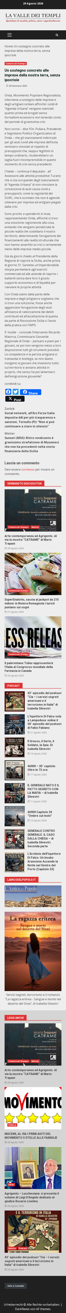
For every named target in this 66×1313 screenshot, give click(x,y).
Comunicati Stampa (16, 63)
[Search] (57, 35)
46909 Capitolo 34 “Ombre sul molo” (15, 816)
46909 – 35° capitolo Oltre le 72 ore (15, 770)
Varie (11, 1184)
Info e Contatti (16, 1285)
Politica (12, 1125)
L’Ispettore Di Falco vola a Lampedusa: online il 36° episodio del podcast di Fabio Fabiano (15, 724)
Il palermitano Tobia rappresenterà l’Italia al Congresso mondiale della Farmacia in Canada (33, 637)
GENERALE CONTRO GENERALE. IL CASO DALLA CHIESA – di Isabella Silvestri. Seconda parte (15, 839)
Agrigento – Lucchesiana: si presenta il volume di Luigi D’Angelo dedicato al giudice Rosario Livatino (33, 1168)
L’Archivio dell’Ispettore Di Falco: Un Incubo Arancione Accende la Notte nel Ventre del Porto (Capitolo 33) (15, 862)
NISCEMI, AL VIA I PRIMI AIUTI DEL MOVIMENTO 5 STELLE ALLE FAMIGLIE (33, 1108)
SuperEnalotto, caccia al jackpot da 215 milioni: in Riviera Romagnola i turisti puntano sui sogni (33, 574)
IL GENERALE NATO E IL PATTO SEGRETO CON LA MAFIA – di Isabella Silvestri (15, 793)
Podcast (23, 1248)
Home (9, 46)
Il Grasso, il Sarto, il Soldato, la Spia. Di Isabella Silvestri (15, 747)
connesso (27, 469)
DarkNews (22, 1309)
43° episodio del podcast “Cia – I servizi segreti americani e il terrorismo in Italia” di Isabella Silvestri (15, 701)
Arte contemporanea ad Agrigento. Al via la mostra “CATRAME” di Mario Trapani (33, 510)
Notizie (35, 527)
